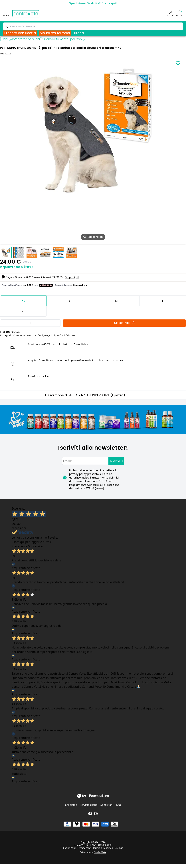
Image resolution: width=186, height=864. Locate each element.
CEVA (17, 331)
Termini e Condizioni (103, 848)
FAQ (118, 804)
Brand (79, 33)
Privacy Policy (84, 848)
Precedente (19, 546)
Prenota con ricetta (20, 33)
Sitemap (119, 848)
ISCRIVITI (116, 461)
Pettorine (70, 335)
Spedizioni (106, 804)
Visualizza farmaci (55, 33)
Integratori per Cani (26, 39)
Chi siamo (71, 804)
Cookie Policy (69, 848)
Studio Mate (100, 852)
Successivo (35, 546)
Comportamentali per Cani (63, 39)
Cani (4, 39)
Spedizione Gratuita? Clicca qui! (93, 3)
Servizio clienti (89, 804)
